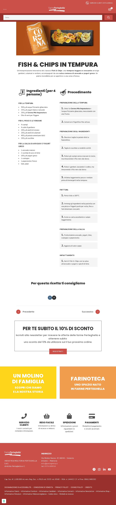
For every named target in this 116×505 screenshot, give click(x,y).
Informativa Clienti (12, 491)
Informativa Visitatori (13, 494)
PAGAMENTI (92, 422)
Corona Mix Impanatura (37, 112)
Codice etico (53, 494)
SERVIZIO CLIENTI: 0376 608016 (101, 3)
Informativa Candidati (47, 491)
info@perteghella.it (49, 463)
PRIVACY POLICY (61, 487)
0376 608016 (50, 466)
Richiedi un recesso (66, 494)
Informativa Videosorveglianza (34, 494)
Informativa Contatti (66, 491)
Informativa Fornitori (29, 491)
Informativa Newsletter (85, 491)
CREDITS (88, 487)
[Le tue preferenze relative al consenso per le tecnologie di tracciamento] (4, 501)
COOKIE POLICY (77, 487)
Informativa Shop (102, 491)
